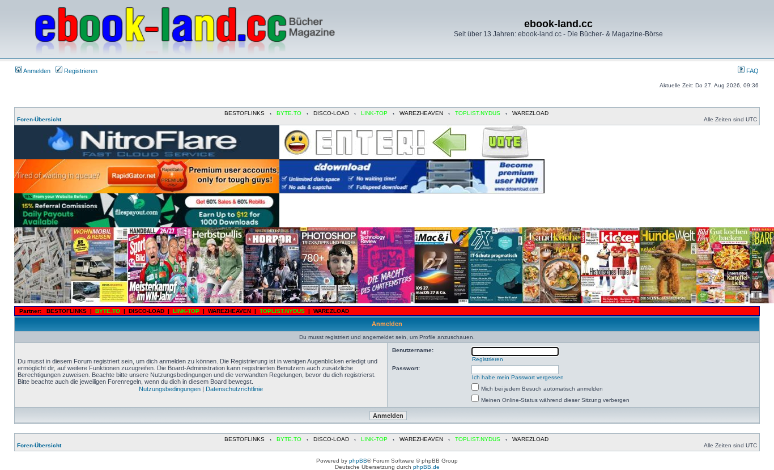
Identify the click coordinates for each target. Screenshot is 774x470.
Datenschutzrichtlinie (234, 389)
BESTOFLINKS (244, 113)
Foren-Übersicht (39, 119)
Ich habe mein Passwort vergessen (518, 377)
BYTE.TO (289, 113)
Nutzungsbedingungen (170, 389)
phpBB (358, 461)
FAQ (752, 70)
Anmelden (36, 70)
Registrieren (79, 70)
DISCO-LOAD (331, 113)
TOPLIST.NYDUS (477, 113)
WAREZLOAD (530, 113)
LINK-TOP (374, 113)
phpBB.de (426, 467)
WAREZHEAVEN (421, 113)
